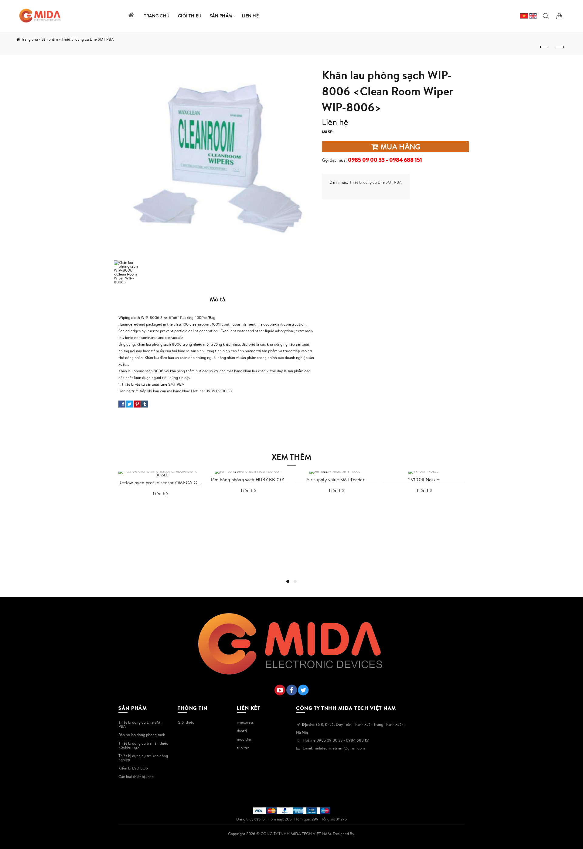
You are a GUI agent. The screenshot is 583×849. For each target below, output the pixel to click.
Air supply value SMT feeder (335, 479)
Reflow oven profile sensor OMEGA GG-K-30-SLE (159, 482)
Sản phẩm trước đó (544, 47)
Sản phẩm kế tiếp (559, 47)
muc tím (244, 739)
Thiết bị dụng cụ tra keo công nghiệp (143, 757)
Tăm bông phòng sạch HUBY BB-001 (247, 479)
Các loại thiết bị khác (136, 776)
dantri (242, 730)
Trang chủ (29, 39)
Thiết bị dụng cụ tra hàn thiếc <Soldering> (143, 745)
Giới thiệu (186, 722)
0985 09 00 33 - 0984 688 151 (385, 160)
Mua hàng (400, 146)
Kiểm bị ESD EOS (133, 768)
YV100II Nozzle (423, 479)
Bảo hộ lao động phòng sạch (141, 734)
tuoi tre (243, 747)
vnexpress (245, 722)
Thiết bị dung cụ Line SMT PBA (375, 182)
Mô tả (217, 299)
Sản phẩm (50, 39)
